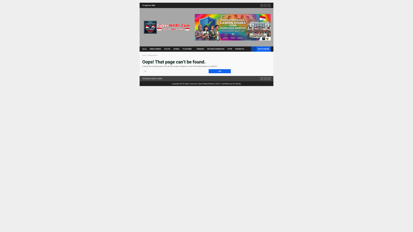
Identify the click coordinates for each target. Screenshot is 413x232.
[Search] (248, 49)
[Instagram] (269, 5)
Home (144, 49)
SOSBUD (176, 49)
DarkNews (225, 83)
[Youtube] (265, 5)
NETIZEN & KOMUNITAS (215, 49)
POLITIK (167, 49)
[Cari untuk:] (175, 71)
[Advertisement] (233, 27)
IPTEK (230, 49)
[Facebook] (261, 5)
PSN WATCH (239, 49)
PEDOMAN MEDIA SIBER (152, 78)
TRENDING (200, 49)
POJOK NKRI (187, 49)
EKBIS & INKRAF (155, 49)
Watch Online (263, 49)
